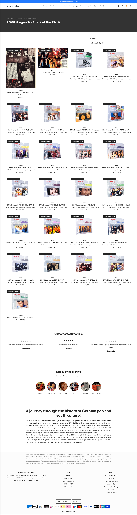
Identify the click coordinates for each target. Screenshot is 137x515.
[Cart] (130, 6)
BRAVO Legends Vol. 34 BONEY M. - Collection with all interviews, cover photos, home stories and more (52, 131)
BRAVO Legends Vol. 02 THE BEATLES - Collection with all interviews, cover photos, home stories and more (116, 281)
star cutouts (63, 393)
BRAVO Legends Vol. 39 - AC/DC (53, 72)
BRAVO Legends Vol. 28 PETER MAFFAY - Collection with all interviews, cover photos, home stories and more (116, 131)
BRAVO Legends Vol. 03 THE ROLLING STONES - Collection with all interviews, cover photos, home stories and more (84, 281)
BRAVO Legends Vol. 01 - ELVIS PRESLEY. (20, 317)
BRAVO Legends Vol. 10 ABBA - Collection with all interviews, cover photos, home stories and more (20, 244)
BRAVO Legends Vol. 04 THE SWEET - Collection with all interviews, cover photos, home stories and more (52, 281)
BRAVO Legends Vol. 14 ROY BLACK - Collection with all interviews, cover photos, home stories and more (84, 206)
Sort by (93, 38)
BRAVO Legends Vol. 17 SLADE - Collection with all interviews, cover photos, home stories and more (116, 169)
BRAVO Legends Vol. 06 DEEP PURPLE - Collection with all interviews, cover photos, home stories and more (116, 244)
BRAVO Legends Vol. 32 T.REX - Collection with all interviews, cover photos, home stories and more (84, 131)
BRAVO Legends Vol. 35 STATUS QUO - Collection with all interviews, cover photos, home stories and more (20, 131)
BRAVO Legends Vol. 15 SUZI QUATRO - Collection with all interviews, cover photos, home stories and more (52, 206)
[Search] (118, 6)
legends (85, 393)
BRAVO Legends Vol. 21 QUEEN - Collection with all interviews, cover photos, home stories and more (52, 169)
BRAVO (40, 393)
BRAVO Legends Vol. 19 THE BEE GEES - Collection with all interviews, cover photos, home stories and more (84, 169)
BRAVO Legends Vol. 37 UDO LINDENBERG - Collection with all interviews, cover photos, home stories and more (84, 78)
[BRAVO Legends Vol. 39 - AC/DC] (53, 58)
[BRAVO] (40, 386)
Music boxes (96, 393)
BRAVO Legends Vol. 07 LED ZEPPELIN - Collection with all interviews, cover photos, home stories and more (84, 244)
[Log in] (122, 6)
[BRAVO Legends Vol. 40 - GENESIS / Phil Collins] (21, 68)
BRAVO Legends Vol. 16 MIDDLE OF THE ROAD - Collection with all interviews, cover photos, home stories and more (20, 206)
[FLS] (74, 386)
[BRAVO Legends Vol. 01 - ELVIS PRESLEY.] (21, 301)
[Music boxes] (96, 386)
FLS (74, 393)
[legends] (85, 386)
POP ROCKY (52, 393)
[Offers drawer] (126, 6)
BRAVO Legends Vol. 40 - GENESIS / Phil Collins (20, 94)
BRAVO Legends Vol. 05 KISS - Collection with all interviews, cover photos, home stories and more (20, 281)
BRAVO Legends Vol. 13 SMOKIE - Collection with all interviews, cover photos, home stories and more (116, 206)
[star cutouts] (63, 386)
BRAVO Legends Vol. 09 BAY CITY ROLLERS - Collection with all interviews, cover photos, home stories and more (52, 244)
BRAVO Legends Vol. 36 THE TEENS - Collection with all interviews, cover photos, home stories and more (116, 78)
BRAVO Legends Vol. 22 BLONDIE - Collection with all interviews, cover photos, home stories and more (20, 169)
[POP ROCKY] (51, 386)
